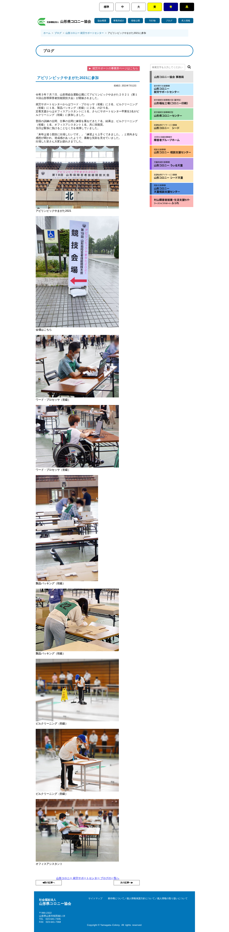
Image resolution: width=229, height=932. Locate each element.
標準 (106, 6)
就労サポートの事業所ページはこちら (115, 68)
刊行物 (152, 20)
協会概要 (102, 20)
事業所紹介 (118, 20)
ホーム (46, 33)
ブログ (169, 20)
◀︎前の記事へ (48, 882)
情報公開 (135, 20)
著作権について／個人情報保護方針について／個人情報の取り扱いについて (148, 898)
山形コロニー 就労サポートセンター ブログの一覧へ (87, 878)
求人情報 (185, 20)
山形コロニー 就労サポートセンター (85, 33)
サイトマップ (95, 898)
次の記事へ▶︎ (126, 882)
